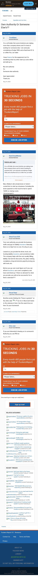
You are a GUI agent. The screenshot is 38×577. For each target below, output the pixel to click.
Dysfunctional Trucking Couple (22, 502)
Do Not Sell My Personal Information (18, 563)
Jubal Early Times (16, 311)
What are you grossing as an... (24, 460)
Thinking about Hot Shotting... (24, 427)
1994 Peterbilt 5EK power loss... (23, 486)
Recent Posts (17, 16)
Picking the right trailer (22, 432)
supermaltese (20, 418)
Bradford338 (9, 500)
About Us (18, 548)
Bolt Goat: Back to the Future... (22, 471)
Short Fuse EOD (14, 237)
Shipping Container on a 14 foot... (23, 456)
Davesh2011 (19, 461)
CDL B (16, 135)
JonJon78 (6, 311)
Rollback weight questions (21, 443)
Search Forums (7, 16)
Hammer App (18, 560)
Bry (11, 520)
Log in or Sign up (30, 8)
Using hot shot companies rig (23, 447)
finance (9, 57)
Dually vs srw (19, 438)
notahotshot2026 (11, 494)
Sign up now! (20, 405)
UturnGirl (16, 473)
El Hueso (16, 457)
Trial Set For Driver (19, 475)
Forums (5, 11)
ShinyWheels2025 (11, 516)
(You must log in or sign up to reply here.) (12, 397)
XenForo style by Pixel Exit (19, 571)
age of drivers (19, 480)
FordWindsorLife (11, 454)
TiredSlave (12, 38)
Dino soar (12, 326)
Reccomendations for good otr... (23, 507)
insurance (23, 244)
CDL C (25, 135)
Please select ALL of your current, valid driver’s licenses (16, 132)
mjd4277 (16, 477)
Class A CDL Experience (12, 123)
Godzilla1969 (20, 428)
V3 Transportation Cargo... (24, 421)
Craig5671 (17, 448)
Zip (5, 116)
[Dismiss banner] (36, 4)
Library (18, 554)
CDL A (7, 135)
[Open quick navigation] (34, 20)
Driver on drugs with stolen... (19, 518)
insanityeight (19, 434)
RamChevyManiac (15, 156)
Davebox (16, 509)
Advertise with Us (18, 557)
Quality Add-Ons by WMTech (19, 572)
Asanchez (17, 487)
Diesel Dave (13, 293)
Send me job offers (19, 140)
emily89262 (18, 482)
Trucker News (18, 551)
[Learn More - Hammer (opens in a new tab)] (19, 3)
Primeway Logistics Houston (25, 416)
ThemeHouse (30, 573)
